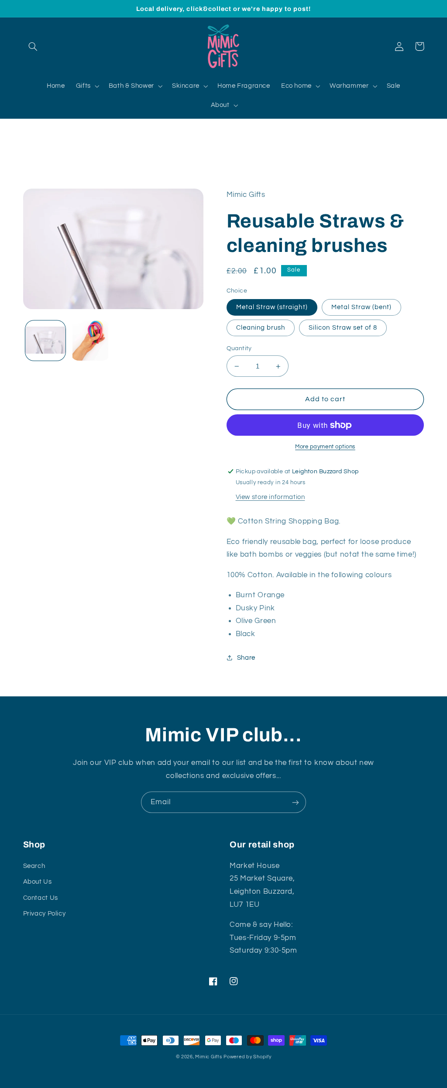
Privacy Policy (44, 913)
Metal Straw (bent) (361, 307)
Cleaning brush (260, 327)
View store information (270, 497)
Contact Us (40, 898)
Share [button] (246, 657)
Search (34, 866)
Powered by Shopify (247, 1056)
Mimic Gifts (208, 1056)
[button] (33, 46)
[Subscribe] (295, 802)
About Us (37, 881)
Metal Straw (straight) (272, 307)
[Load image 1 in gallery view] (45, 340)
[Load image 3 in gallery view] (90, 340)
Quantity (239, 348)
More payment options (325, 447)
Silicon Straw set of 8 (343, 327)
